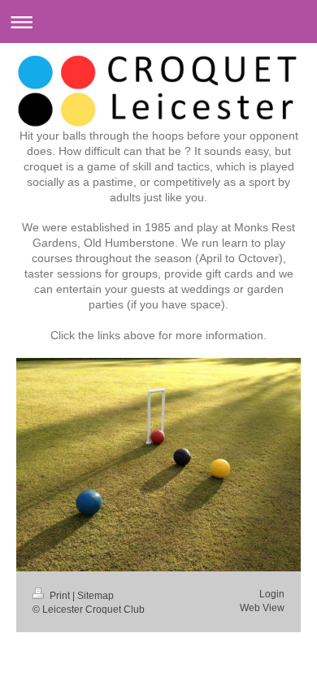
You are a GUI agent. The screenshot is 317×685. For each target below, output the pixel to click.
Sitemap (95, 595)
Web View (262, 608)
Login (271, 594)
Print (59, 595)
